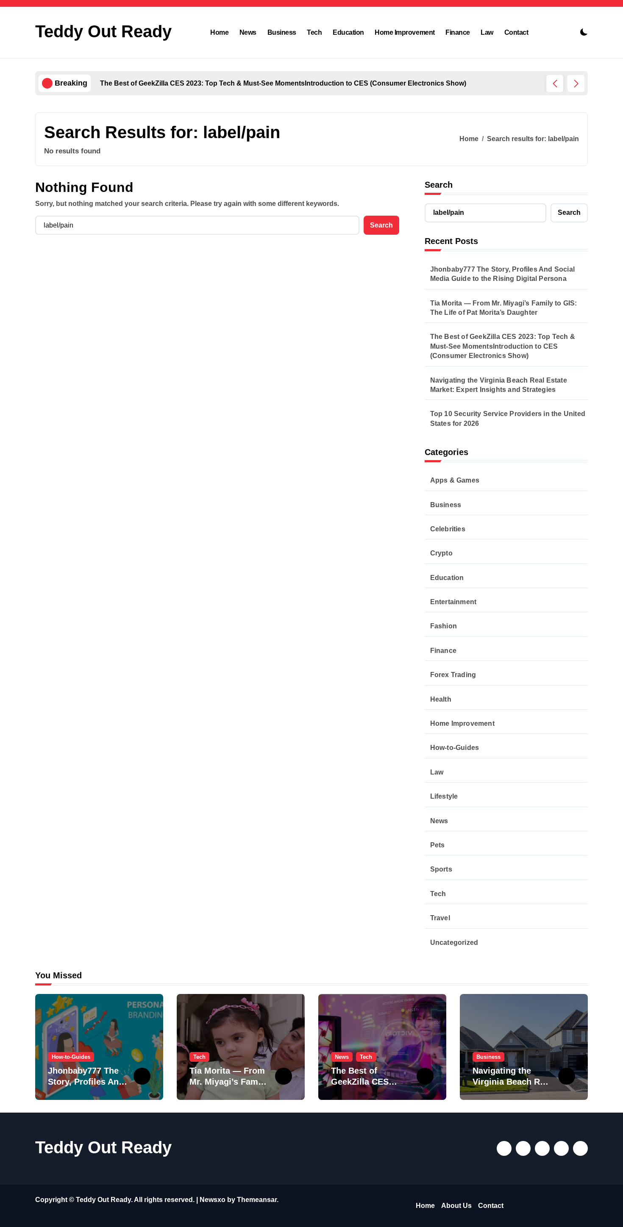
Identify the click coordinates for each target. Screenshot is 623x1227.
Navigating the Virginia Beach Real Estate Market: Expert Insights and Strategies (498, 385)
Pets (437, 845)
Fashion (443, 626)
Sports (441, 869)
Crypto (441, 553)
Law (487, 32)
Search (439, 184)
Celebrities (447, 529)
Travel (440, 918)
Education (348, 32)
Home (219, 32)
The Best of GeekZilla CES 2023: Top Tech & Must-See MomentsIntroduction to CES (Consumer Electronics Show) (502, 346)
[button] (575, 83)
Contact (516, 32)
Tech (314, 32)
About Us (456, 1205)
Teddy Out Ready (103, 31)
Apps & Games (454, 480)
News (247, 32)
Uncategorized (454, 942)
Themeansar (257, 1199)
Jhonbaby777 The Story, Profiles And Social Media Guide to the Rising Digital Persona (502, 274)
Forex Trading (453, 674)
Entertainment (453, 601)
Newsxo (212, 1199)
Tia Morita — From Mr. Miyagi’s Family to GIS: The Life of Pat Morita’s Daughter (503, 308)
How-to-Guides (454, 747)
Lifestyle (444, 796)
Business (281, 32)
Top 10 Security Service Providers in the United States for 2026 (507, 418)
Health (440, 699)
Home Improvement (404, 32)
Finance (457, 32)
